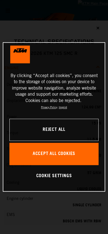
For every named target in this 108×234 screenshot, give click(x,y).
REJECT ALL (54, 130)
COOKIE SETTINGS (54, 176)
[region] (54, 117)
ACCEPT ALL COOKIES (54, 154)
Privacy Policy (49, 107)
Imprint (63, 107)
